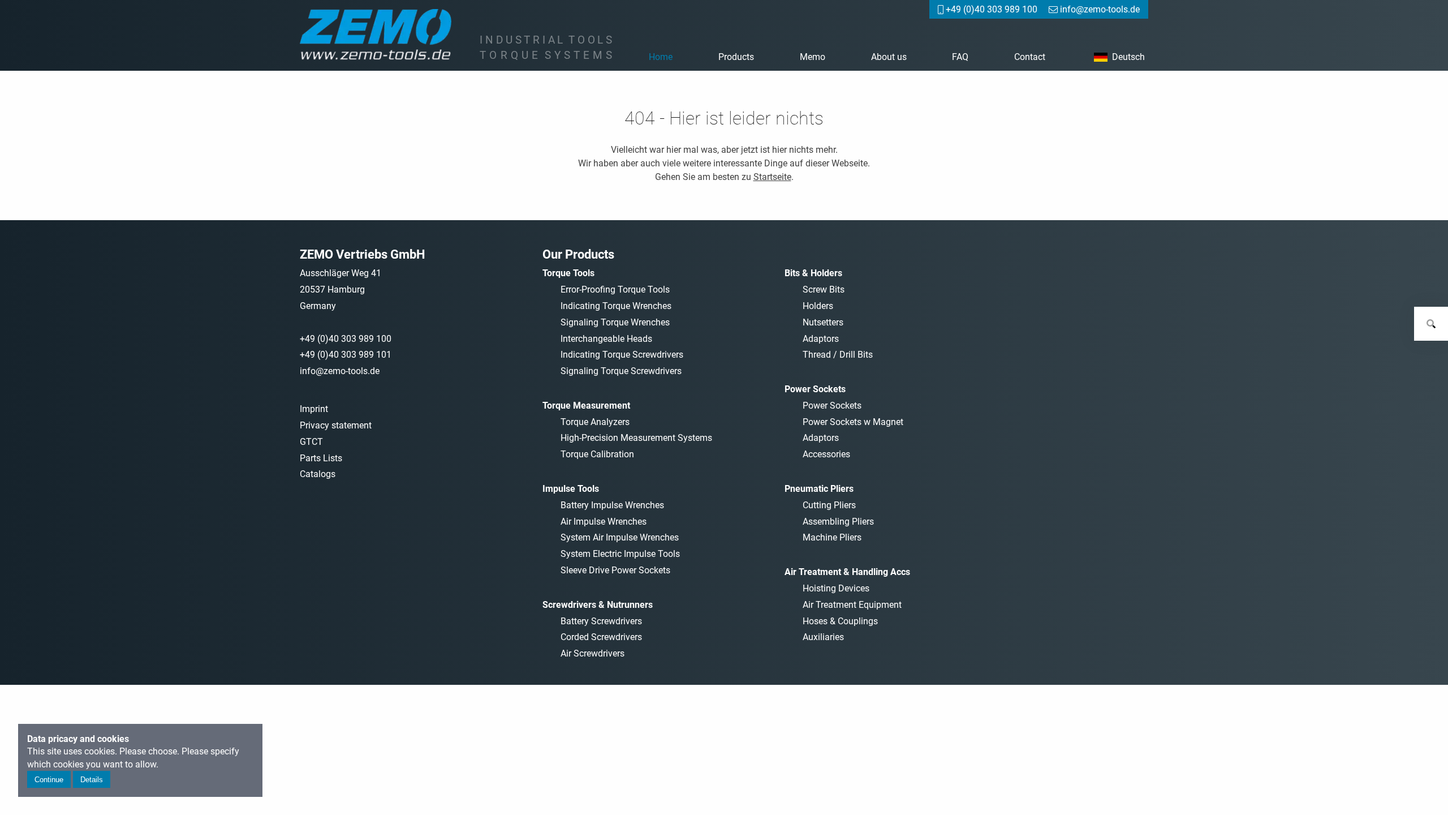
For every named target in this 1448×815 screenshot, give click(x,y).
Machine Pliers (832, 537)
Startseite (772, 176)
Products (736, 57)
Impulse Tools (570, 488)
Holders (818, 306)
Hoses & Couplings (840, 621)
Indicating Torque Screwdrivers (622, 354)
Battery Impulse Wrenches (612, 505)
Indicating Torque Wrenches (616, 306)
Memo (812, 57)
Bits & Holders (813, 273)
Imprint (314, 409)
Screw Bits (823, 289)
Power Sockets (815, 389)
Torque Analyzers (595, 422)
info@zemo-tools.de (340, 371)
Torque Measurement (586, 405)
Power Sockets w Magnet (853, 422)
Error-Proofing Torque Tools (615, 289)
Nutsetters (823, 322)
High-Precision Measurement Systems (636, 437)
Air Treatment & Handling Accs (847, 572)
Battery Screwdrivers (601, 621)
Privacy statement (336, 425)
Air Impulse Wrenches (604, 521)
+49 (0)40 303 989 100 (345, 338)
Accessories (826, 454)
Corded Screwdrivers (601, 637)
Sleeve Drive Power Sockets (615, 570)
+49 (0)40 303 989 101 (345, 354)
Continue (49, 779)
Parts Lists (321, 458)
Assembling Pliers (838, 521)
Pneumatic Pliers (819, 488)
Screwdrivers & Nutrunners (597, 604)
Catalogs (317, 474)
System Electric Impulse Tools (620, 553)
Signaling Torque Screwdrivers (621, 371)
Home (661, 57)
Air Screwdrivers (592, 653)
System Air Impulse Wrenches (620, 537)
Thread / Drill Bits (838, 354)
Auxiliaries (823, 637)
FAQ (960, 57)
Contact (1029, 57)
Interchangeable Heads (606, 338)
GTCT (311, 441)
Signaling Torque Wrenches (615, 322)
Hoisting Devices (836, 588)
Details (91, 779)
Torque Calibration (597, 454)
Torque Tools (568, 273)
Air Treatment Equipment (852, 604)
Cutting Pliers (829, 505)
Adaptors (821, 338)
